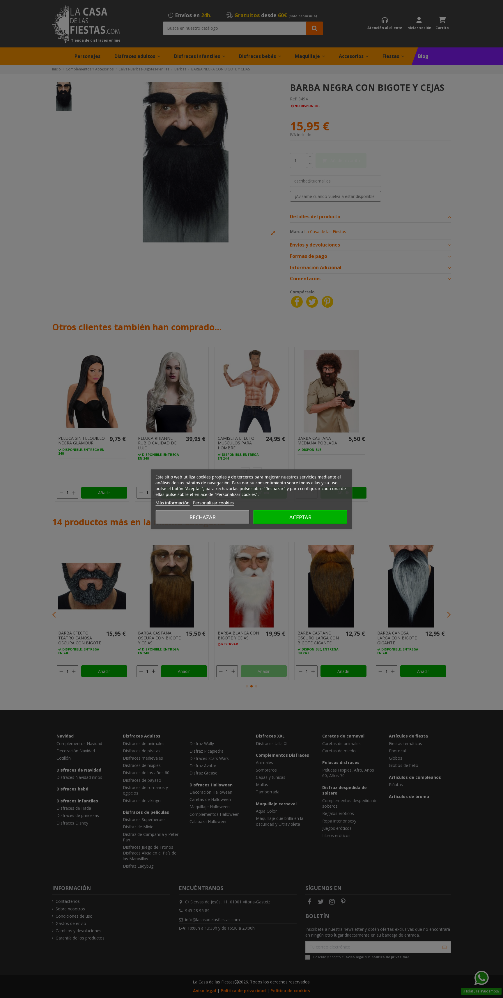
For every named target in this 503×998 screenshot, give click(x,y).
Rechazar (202, 516)
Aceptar (300, 516)
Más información (172, 502)
